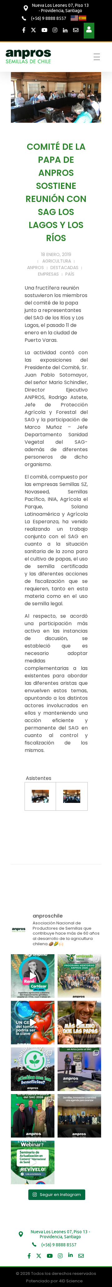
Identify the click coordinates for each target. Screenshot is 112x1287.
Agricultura (56, 261)
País (69, 274)
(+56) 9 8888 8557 (48, 18)
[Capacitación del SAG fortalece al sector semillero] (79, 1069)
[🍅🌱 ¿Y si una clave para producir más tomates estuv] (32, 1022)
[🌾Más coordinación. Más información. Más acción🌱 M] (79, 1116)
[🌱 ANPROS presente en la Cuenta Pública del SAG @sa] (32, 1116)
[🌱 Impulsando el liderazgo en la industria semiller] (79, 976)
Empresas (48, 274)
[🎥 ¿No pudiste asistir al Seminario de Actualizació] (32, 1162)
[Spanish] (83, 17)
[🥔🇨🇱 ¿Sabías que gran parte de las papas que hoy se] (79, 1022)
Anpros (35, 267)
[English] (75, 17)
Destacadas (64, 267)
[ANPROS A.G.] (28, 55)
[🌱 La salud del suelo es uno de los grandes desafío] (32, 1069)
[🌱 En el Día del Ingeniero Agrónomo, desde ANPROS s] (32, 976)
